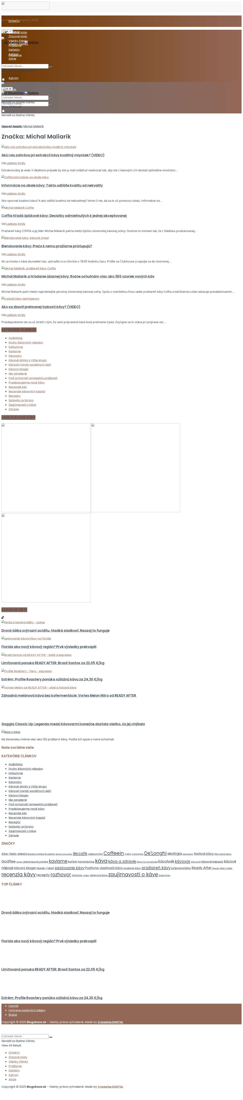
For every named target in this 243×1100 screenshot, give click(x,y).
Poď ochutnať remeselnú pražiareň (33, 378)
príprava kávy (181, 868)
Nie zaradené (18, 374)
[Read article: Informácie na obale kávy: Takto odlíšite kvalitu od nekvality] (121, 177)
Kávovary (15, 356)
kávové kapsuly (212, 862)
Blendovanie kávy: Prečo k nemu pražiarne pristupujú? (46, 246)
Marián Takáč (45, 868)
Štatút (13, 1015)
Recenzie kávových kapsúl (27, 391)
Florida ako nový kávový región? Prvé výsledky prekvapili (48, 646)
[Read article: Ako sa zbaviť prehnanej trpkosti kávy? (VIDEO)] (121, 298)
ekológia (174, 853)
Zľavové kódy (18, 36)
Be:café (80, 853)
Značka (17, 126)
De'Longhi (155, 853)
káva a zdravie (122, 861)
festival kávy (204, 854)
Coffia (128, 854)
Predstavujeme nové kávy (27, 382)
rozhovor (61, 874)
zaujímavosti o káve (133, 874)
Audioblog (15, 338)
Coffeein (114, 853)
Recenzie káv (18, 387)
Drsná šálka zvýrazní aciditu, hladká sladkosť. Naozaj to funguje (55, 630)
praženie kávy (132, 868)
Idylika (19, 862)
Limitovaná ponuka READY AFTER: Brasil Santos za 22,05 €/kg (52, 663)
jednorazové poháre (35, 862)
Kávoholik (166, 861)
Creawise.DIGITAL (110, 1022)
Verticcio (77, 875)
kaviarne (58, 861)
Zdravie (14, 409)
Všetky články (18, 41)
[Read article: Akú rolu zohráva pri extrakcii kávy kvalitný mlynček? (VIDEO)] (121, 147)
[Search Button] (50, 104)
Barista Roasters (64, 854)
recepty (43, 875)
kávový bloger (25, 868)
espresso (188, 854)
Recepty (14, 396)
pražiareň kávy (156, 867)
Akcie (12, 59)
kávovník (196, 861)
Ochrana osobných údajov (27, 1010)
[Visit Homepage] (25, 9)
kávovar (182, 861)
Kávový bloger (19, 369)
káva (101, 860)
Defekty (14, 50)
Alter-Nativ (9, 854)
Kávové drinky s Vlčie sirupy (28, 360)
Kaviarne (15, 351)
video (86, 875)
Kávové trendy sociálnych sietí (30, 365)
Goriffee (8, 861)
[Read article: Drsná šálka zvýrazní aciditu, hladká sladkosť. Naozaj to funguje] (121, 622)
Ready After (202, 868)
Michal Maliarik (33, 126)
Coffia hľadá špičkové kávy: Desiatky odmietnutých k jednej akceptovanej (64, 215)
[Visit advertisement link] (46, 511)
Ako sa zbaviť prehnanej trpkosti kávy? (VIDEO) (40, 306)
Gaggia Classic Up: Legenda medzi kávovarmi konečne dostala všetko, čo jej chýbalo (73, 724)
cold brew (138, 854)
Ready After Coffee (222, 868)
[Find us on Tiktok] (2, 618)
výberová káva (99, 875)
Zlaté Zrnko (164, 875)
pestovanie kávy (69, 867)
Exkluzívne (16, 347)
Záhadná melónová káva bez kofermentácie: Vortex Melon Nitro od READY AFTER (69, 695)
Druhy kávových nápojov (26, 342)
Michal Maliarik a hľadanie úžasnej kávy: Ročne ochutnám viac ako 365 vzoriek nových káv (77, 276)
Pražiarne (15, 45)
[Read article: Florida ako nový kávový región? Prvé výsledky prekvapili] (121, 638)
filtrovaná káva (222, 854)
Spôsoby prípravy (21, 400)
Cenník (14, 1006)
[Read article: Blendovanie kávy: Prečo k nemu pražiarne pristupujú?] (121, 238)
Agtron (13, 78)
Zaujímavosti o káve (22, 405)
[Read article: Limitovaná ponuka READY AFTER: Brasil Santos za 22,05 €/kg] (121, 655)
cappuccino (95, 854)
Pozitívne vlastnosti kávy (104, 868)
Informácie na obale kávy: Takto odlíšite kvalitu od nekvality (52, 185)
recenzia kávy (18, 874)
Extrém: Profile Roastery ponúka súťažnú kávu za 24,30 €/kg (51, 679)
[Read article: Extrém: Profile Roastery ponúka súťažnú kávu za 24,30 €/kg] (121, 671)
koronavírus (86, 862)
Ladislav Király (15, 163)
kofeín (72, 862)
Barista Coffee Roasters (41, 854)
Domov (6, 126)
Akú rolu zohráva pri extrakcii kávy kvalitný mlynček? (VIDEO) (53, 155)
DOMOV (14, 21)
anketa (22, 854)
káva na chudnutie (147, 861)
